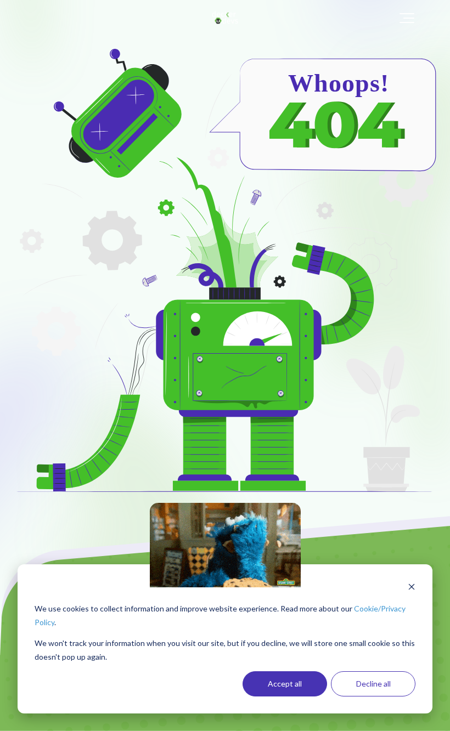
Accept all (285, 683)
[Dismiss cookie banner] (411, 588)
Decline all (373, 683)
